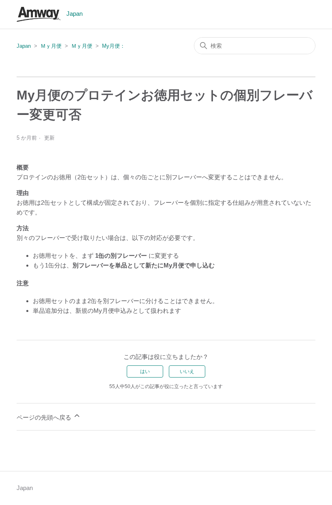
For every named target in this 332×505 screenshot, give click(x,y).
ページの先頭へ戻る (45, 417)
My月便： (113, 46)
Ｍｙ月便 (51, 46)
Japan (24, 46)
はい (145, 371)
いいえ (187, 371)
